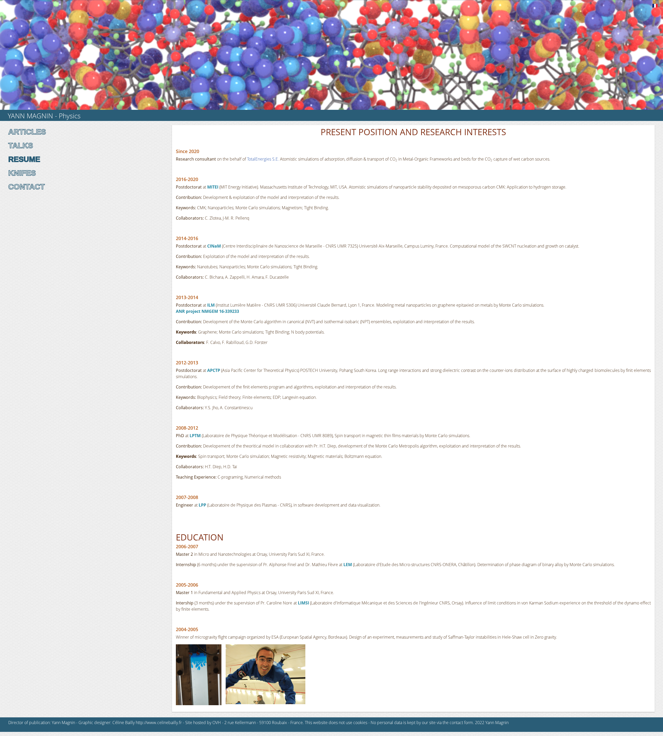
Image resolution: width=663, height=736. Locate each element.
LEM (347, 564)
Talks (20, 145)
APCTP (213, 370)
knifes (22, 173)
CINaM (214, 246)
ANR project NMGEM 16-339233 (207, 311)
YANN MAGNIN (30, 115)
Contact (26, 187)
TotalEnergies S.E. (263, 159)
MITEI (213, 187)
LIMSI (303, 603)
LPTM (195, 435)
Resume (24, 159)
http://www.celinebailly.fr (159, 722)
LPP (202, 505)
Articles (27, 132)
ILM (211, 305)
